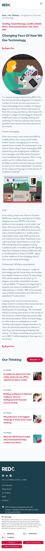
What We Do (6, 489)
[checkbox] (4, 534)
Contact (5, 500)
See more (33, 360)
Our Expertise (7, 485)
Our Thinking (13, 15)
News (4, 497)
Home (4, 15)
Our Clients (6, 493)
